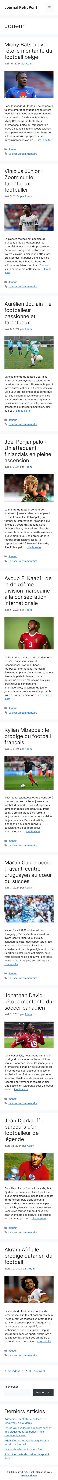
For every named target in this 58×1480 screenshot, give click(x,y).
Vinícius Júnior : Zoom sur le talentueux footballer (23, 180)
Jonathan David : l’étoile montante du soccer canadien (28, 1001)
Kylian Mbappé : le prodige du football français (27, 736)
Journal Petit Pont (20, 7)
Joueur (12, 149)
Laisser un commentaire (22, 153)
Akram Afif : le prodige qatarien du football (28, 1255)
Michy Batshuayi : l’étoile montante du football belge (28, 50)
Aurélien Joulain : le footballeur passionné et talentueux (27, 313)
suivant (39, 1371)
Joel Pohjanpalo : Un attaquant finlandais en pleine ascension (27, 451)
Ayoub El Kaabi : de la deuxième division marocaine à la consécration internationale (28, 590)
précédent (12, 1371)
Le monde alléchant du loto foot (23, 1449)
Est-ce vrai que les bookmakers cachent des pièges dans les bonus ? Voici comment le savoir (28, 1431)
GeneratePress (29, 1475)
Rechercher (11, 1386)
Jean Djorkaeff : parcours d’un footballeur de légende (23, 1129)
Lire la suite (44, 140)
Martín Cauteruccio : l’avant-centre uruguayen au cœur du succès (28, 871)
